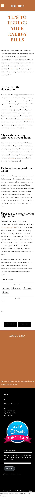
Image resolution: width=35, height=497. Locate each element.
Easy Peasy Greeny (9, 411)
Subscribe (9, 468)
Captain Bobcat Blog (10, 413)
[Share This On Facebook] (5, 311)
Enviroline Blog (8, 415)
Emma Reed (7, 408)
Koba (30, 491)
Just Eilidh (17, 6)
